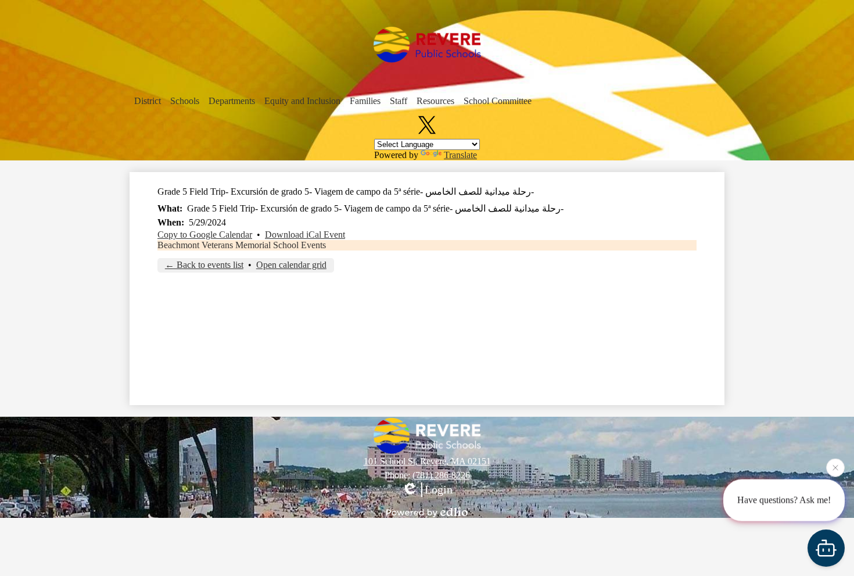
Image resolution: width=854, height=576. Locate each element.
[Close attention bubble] (835, 466)
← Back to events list (204, 265)
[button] (148, 101)
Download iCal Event (305, 234)
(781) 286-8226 (441, 475)
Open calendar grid (291, 265)
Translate (460, 155)
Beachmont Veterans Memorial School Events (241, 245)
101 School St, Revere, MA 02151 (427, 461)
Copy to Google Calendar (204, 234)
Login (439, 489)
